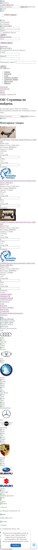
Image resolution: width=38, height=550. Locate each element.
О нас (6, 76)
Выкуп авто (8, 81)
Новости (7, 83)
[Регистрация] (3, 66)
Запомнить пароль (9, 32)
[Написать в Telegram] (34, 545)
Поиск (23, 7)
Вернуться (3, 46)
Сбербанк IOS (5, 296)
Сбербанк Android (6, 298)
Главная (7, 72)
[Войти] (3, 34)
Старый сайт (4, 311)
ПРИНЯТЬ (15, 545)
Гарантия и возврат (11, 79)
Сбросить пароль (6, 43)
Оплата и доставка (11, 77)
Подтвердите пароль (8, 62)
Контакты (7, 74)
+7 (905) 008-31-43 (6, 5)
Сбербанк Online (6, 294)
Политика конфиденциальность (11, 313)
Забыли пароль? (6, 37)
